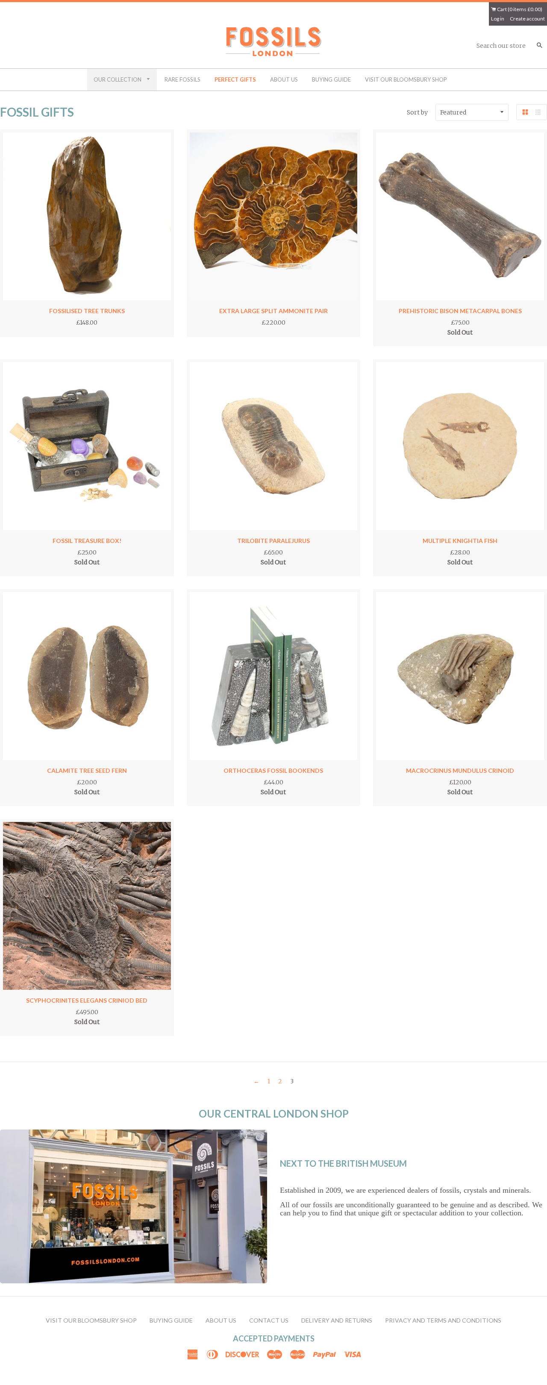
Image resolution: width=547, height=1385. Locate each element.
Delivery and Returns (336, 1320)
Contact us (268, 1320)
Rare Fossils (182, 79)
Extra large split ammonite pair (273, 310)
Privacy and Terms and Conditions (443, 1320)
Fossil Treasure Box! (87, 540)
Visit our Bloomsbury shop (406, 79)
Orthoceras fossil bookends (273, 770)
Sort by (417, 112)
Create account (527, 18)
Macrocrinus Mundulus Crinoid (460, 770)
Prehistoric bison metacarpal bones (460, 310)
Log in (497, 18)
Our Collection (118, 79)
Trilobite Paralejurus (273, 540)
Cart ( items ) (519, 9)
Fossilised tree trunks (87, 310)
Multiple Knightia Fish (460, 540)
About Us (284, 79)
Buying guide (331, 79)
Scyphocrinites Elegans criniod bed (86, 1000)
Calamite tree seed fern (87, 770)
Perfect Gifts (235, 79)
